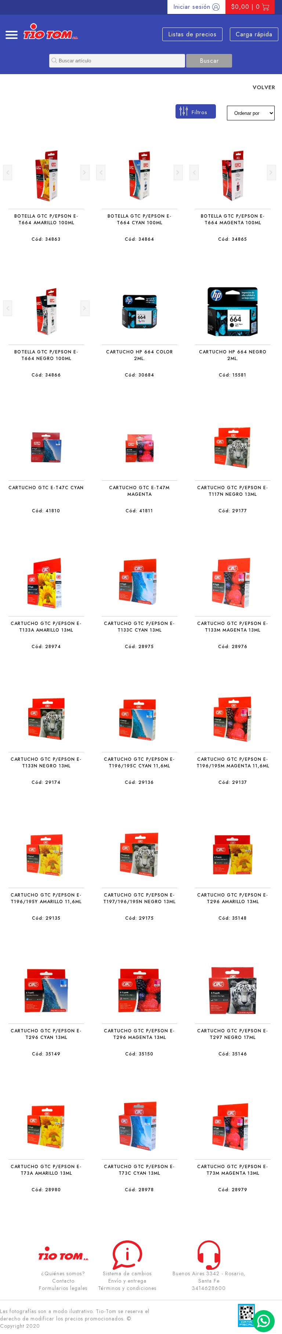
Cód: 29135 (46, 918)
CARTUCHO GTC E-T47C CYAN (46, 487)
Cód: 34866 (46, 375)
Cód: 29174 (46, 782)
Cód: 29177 (232, 511)
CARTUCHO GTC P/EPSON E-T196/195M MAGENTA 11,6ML (232, 762)
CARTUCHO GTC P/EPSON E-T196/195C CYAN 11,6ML (139, 762)
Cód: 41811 (139, 511)
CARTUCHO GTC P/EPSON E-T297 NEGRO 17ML (232, 1034)
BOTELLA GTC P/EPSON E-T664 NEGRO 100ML (46, 355)
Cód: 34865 (232, 239)
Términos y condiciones (127, 1288)
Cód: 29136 (139, 782)
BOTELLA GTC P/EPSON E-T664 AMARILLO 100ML (46, 219)
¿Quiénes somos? (63, 1273)
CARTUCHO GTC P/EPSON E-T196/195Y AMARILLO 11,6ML (46, 898)
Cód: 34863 (46, 239)
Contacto (63, 1280)
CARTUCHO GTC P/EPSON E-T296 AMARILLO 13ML (232, 898)
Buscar (209, 61)
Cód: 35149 (46, 1054)
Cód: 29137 (232, 782)
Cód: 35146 (232, 1054)
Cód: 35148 (232, 918)
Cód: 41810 (46, 511)
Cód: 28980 (46, 1189)
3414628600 (209, 1288)
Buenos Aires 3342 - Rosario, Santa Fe (209, 1277)
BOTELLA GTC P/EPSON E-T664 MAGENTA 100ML (233, 219)
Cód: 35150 (139, 1054)
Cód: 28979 (232, 1189)
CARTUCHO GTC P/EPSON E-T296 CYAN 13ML (46, 1034)
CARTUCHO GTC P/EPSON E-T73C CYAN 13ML (139, 1170)
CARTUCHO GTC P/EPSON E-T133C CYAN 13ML (139, 626)
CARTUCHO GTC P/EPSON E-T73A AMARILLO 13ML (46, 1170)
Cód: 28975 (139, 646)
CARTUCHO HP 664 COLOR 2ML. (139, 355)
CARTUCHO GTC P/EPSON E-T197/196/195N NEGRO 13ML (139, 898)
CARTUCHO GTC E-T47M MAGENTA (139, 491)
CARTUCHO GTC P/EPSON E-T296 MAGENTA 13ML (139, 1034)
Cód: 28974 (46, 646)
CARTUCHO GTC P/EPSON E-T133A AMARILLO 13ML (46, 626)
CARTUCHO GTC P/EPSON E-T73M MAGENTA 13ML (232, 1170)
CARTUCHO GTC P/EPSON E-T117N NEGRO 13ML (232, 491)
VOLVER (264, 87)
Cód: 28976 (232, 646)
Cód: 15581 (232, 375)
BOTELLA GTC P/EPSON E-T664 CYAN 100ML (139, 219)
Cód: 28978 (139, 1189)
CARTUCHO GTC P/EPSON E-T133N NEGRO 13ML (46, 762)
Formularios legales (63, 1288)
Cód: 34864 (139, 239)
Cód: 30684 (139, 375)
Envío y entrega (127, 1280)
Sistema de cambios (127, 1273)
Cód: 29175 (139, 918)
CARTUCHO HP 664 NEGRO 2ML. (233, 355)
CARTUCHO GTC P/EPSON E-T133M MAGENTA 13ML (232, 626)
